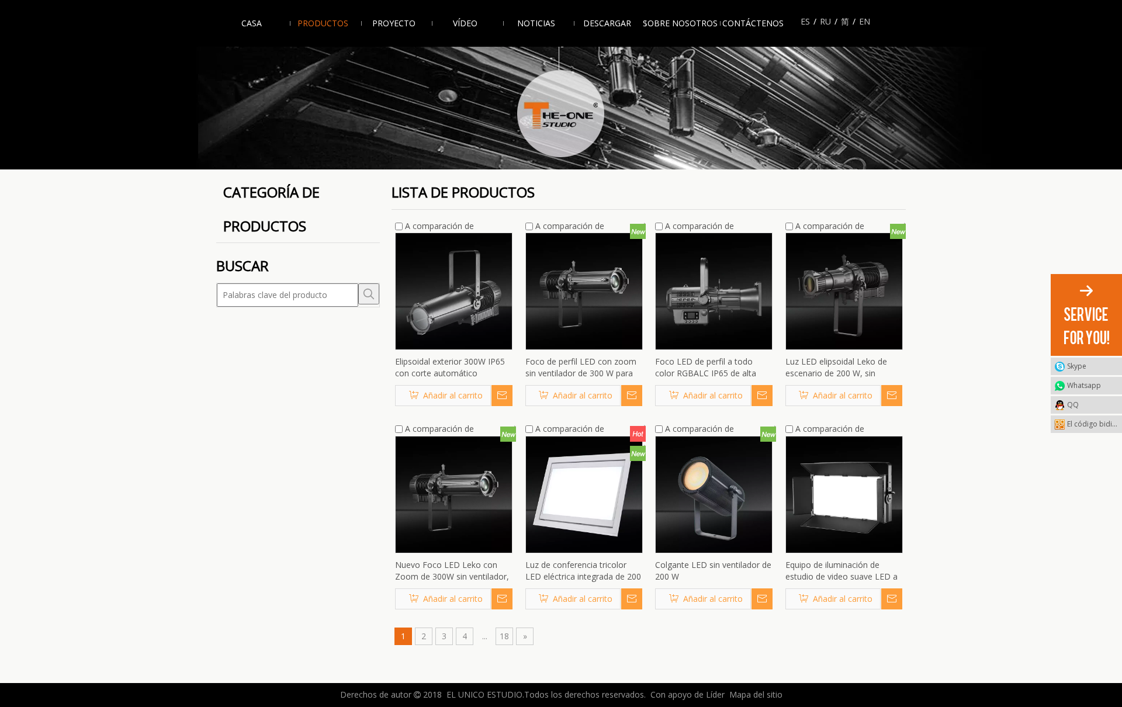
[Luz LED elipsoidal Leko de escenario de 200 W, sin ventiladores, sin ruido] (844, 290)
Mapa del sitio (755, 694)
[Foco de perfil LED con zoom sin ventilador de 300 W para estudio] (584, 290)
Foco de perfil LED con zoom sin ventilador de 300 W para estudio (580, 367)
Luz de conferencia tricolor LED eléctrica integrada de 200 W (583, 571)
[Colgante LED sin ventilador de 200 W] (714, 493)
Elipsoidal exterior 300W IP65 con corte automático (450, 367)
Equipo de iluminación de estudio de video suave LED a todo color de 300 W (841, 571)
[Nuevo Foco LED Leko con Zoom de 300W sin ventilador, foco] (454, 493)
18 (504, 636)
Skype (1076, 366)
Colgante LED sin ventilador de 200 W (713, 570)
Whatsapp (1084, 385)
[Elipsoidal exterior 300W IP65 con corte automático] (454, 290)
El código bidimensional (1094, 424)
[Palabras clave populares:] (368, 293)
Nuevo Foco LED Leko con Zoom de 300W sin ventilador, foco (452, 571)
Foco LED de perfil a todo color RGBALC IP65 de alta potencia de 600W (705, 367)
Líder (715, 694)
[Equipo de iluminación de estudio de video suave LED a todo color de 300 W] (844, 493)
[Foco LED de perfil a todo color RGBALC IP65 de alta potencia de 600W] (714, 290)
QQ (1073, 405)
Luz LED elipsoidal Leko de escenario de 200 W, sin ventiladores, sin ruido (836, 367)
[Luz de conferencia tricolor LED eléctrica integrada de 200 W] (584, 493)
